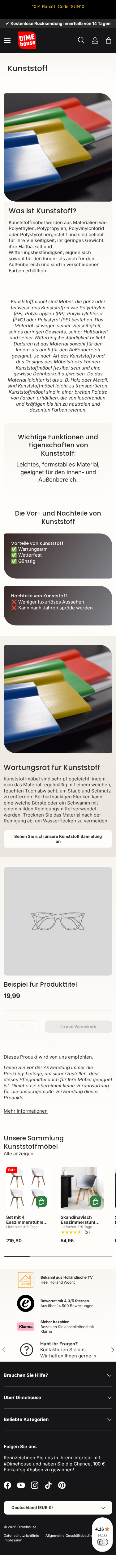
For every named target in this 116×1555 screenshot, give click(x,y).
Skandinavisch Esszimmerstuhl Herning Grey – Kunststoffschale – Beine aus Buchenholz (81, 1229)
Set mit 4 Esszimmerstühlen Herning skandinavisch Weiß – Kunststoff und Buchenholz (27, 1229)
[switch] (102, 1542)
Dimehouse (27, 1527)
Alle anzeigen (18, 1153)
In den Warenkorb (78, 1026)
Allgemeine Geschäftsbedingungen (75, 1535)
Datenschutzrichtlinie (21, 1535)
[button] (108, 40)
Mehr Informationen (26, 1111)
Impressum (13, 1540)
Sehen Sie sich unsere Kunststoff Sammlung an (58, 839)
